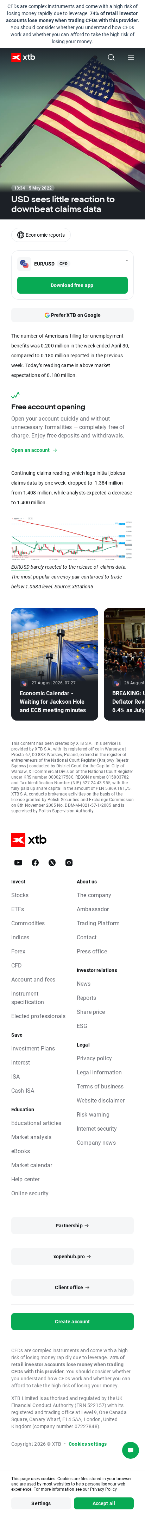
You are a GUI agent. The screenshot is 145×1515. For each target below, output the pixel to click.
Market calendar (31, 1165)
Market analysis (31, 1136)
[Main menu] (130, 57)
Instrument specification (27, 997)
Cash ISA (22, 1090)
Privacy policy (94, 1058)
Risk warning (93, 1114)
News (84, 983)
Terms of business (100, 1086)
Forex (18, 951)
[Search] (111, 57)
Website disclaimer (101, 1100)
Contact (86, 937)
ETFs (17, 909)
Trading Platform (98, 923)
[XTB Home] (20, 57)
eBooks (20, 1151)
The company (94, 895)
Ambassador (93, 909)
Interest (20, 1062)
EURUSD (20, 566)
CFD (16, 965)
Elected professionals (38, 1015)
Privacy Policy (103, 1489)
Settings (41, 1503)
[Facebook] (35, 863)
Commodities (28, 923)
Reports (86, 997)
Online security (30, 1193)
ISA (15, 1076)
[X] (52, 863)
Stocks (20, 895)
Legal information (99, 1072)
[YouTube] (18, 863)
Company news (96, 1142)
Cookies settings (88, 1443)
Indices (20, 937)
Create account (72, 1321)
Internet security (97, 1128)
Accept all (104, 1503)
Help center (25, 1179)
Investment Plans (33, 1048)
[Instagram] (69, 863)
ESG (82, 1025)
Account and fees (33, 979)
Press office (92, 951)
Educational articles (36, 1122)
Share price (91, 1011)
